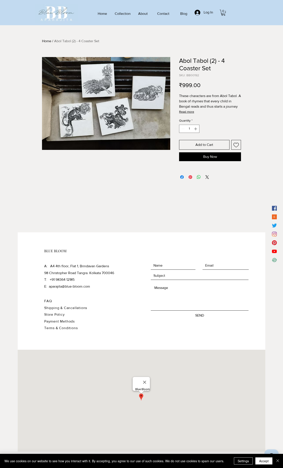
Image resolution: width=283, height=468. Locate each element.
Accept (264, 461)
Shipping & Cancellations (65, 308)
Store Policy (54, 314)
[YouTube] (274, 251)
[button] (223, 13)
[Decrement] (182, 129)
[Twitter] (274, 225)
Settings (243, 461)
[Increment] (196, 129)
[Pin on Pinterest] (190, 177)
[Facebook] (274, 208)
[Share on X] (207, 177)
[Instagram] (274, 234)
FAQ (48, 301)
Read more (186, 111)
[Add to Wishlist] (236, 145)
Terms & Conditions (61, 328)
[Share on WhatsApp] (198, 177)
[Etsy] (274, 216)
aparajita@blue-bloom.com (69, 286)
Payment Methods (59, 321)
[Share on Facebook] (182, 177)
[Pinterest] (274, 242)
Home (46, 41)
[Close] (277, 460)
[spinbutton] (189, 129)
